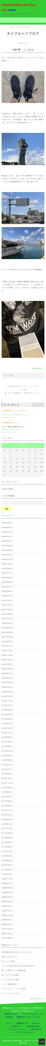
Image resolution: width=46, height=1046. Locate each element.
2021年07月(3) (7, 618)
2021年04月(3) (7, 632)
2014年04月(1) (7, 773)
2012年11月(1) (7, 810)
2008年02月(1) (7, 924)
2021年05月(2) (7, 627)
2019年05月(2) (7, 719)
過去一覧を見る (36, 998)
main (25, 389)
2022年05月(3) (7, 577)
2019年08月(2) (7, 710)
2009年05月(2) (7, 892)
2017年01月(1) (7, 751)
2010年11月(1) (7, 851)
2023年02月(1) (7, 554)
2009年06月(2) (7, 888)
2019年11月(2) (7, 700)
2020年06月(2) (7, 678)
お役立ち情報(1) (8, 489)
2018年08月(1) (7, 737)
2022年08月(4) (7, 568)
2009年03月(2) (7, 901)
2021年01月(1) (7, 646)
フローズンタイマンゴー (11, 429)
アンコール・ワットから (11, 993)
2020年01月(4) (7, 691)
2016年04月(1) (7, 764)
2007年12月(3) (7, 929)
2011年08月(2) (7, 837)
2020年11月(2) (7, 655)
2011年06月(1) (7, 842)
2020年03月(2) (7, 682)
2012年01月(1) (7, 824)
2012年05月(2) (7, 819)
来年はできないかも (9, 956)
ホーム (12, 27)
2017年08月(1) (7, 746)
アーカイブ (7, 515)
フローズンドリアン (9, 432)
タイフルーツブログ (23, 27)
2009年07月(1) (7, 883)
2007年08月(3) (7, 938)
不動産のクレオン (11, 1014)
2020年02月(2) (7, 687)
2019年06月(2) (7, 714)
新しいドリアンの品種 (10, 975)
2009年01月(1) (7, 906)
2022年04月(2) (7, 582)
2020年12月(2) (7, 650)
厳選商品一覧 (22, 1023)
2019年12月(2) (7, 696)
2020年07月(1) (7, 673)
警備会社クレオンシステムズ (28, 1017)
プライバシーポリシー (25, 1032)
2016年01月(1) (7, 769)
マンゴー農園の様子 (9, 984)
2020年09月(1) (7, 664)
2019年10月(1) (7, 705)
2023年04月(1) (7, 545)
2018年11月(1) (7, 732)
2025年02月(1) (7, 523)
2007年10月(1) (7, 933)
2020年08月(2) (7, 669)
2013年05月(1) (7, 806)
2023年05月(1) (7, 541)
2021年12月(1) (7, 600)
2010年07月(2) (7, 856)
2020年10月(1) (7, 659)
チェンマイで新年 (8, 961)
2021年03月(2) (7, 637)
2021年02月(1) (7, 641)
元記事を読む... (38, 368)
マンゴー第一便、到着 (10, 979)
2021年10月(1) (7, 609)
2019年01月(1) (7, 723)
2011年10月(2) (7, 833)
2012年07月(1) (7, 815)
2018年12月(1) (7, 728)
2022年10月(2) (7, 564)
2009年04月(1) (7, 897)
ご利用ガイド (16, 1026)
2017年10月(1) (7, 742)
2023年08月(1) (7, 536)
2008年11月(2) (7, 915)
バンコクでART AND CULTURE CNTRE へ (19, 966)
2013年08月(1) (7, 796)
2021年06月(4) (7, 623)
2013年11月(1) (7, 783)
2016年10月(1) (7, 755)
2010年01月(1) (7, 874)
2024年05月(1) (7, 527)
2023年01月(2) (7, 559)
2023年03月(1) (7, 550)
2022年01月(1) (7, 596)
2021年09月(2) (7, 614)
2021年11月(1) (7, 605)
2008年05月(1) (7, 920)
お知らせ (35, 1023)
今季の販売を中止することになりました (17, 952)
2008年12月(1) (7, 910)
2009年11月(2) (7, 879)
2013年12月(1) (7, 778)
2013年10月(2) (7, 787)
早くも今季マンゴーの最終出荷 (14, 970)
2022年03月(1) (7, 586)
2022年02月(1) (7, 591)
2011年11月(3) (7, 828)
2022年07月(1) (7, 573)
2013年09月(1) (7, 792)
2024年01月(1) (7, 532)
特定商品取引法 (33, 1026)
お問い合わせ (35, 1029)
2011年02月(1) (7, 847)
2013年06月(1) (7, 801)
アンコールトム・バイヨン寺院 (14, 988)
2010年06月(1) (7, 860)
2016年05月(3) (7, 760)
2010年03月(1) (7, 869)
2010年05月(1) (7, 865)
